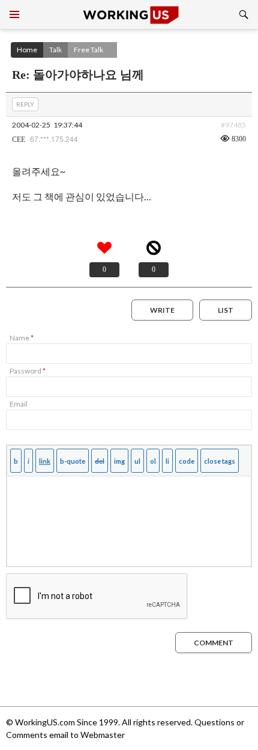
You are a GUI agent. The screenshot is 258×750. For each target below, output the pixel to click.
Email (19, 403)
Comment (213, 642)
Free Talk (88, 49)
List (225, 310)
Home (27, 49)
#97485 (233, 124)
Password (28, 370)
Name (22, 337)
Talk (55, 49)
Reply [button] (25, 104)
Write (162, 310)
